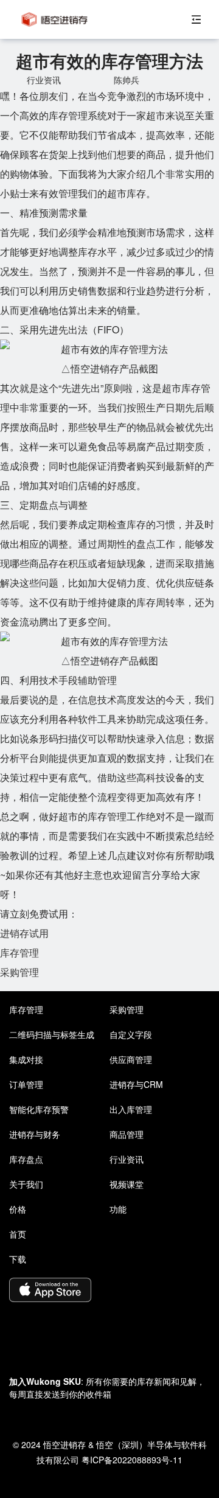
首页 (17, 1234)
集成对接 (26, 1059)
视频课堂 (126, 1184)
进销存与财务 (34, 1134)
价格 (17, 1209)
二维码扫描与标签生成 (51, 1034)
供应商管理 (130, 1059)
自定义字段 (130, 1034)
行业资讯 (126, 1159)
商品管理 (126, 1134)
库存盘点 (26, 1159)
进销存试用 (24, 933)
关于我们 (26, 1184)
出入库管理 (130, 1109)
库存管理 (19, 953)
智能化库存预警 (39, 1109)
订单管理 (26, 1084)
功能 (118, 1209)
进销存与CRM (136, 1084)
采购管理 (19, 972)
